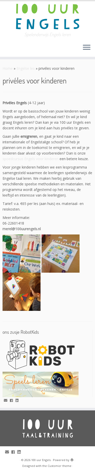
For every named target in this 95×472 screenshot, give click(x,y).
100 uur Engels (41, 460)
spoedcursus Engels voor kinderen (31, 158)
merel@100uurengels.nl (22, 228)
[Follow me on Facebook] (12, 400)
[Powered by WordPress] (72, 459)
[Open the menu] (86, 47)
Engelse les (25, 68)
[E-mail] (7, 400)
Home (8, 68)
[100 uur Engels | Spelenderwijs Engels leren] (47, 16)
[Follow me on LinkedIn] (18, 400)
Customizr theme (59, 466)
